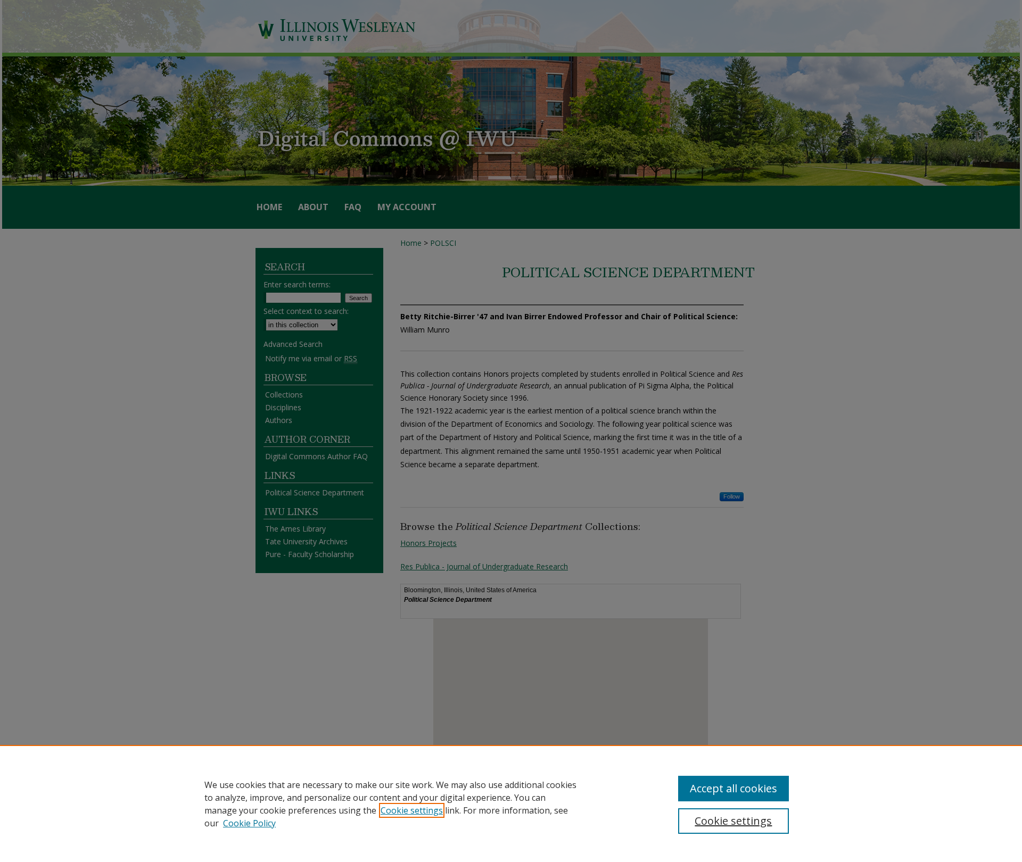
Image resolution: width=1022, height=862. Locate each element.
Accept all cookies (733, 788)
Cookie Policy (249, 823)
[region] (511, 803)
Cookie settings (412, 810)
